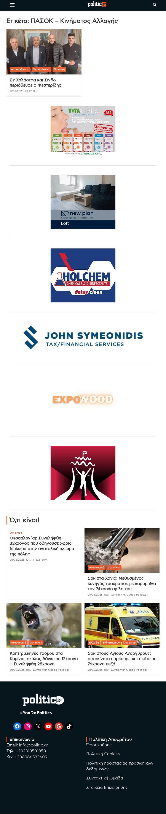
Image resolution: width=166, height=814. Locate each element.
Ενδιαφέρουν (111, 642)
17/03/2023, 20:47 (21, 91)
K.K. (35, 91)
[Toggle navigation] (12, 5)
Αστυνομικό (96, 567)
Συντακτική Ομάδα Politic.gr (129, 594)
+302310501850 (31, 751)
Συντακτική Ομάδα (104, 778)
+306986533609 (30, 757)
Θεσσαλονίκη (41, 69)
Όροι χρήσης (99, 745)
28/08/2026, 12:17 (21, 559)
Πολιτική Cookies (103, 754)
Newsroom (40, 559)
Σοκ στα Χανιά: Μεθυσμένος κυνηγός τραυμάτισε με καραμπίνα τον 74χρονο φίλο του (122, 583)
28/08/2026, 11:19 (20, 670)
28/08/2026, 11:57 (99, 594)
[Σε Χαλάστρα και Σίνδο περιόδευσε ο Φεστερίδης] (44, 51)
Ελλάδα (94, 642)
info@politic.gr (33, 745)
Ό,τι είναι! (16, 532)
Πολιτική (59, 69)
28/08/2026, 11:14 (98, 670)
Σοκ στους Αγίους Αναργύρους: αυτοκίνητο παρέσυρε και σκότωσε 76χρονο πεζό (122, 658)
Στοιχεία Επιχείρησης (107, 788)
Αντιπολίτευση (20, 69)
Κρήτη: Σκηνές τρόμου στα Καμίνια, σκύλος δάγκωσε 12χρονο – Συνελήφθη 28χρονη (44, 658)
